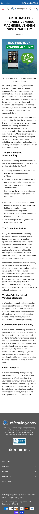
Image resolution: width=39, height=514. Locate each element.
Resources (6, 476)
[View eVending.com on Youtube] (20, 450)
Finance (5, 471)
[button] (30, 8)
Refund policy (7, 495)
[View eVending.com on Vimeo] (29, 450)
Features (5, 466)
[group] (19, 2)
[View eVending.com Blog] (25, 450)
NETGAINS (14, 504)
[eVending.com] (19, 9)
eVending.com (12, 502)
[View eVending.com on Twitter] (15, 450)
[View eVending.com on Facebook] (10, 450)
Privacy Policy (19, 495)
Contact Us (5, 3)
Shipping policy (18, 498)
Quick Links (6, 481)
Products (6, 462)
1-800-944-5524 (30, 3)
